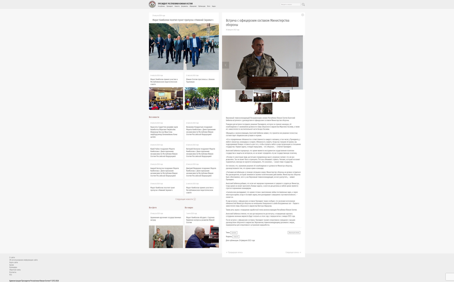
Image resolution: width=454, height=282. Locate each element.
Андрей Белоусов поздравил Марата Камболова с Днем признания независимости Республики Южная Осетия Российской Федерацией (164, 172)
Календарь (13, 267)
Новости (177, 6)
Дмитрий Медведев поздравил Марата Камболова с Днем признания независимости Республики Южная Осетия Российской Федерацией (201, 172)
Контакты (12, 272)
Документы (184, 6)
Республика (161, 6)
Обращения (193, 6)
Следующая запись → (293, 252)
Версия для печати (294, 232)
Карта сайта (13, 262)
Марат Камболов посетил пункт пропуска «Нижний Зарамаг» (183, 20)
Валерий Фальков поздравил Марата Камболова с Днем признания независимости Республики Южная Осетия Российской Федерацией (200, 153)
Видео (214, 6)
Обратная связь (15, 270)
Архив (11, 265)
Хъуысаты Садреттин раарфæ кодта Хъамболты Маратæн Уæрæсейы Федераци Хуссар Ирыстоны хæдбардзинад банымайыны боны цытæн (164, 132)
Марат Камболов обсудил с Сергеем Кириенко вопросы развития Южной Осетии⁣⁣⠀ (200, 220)
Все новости (154, 117)
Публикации (201, 6)
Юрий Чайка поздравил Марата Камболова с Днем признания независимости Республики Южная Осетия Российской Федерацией (163, 153)
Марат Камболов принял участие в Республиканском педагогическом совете (164, 82)
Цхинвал (233, 233)
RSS (10, 275)
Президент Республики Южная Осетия (175, 3)
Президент (170, 6)
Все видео (189, 207)
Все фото (153, 207)
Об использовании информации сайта (23, 260)
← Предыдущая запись (234, 252)
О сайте (12, 257)
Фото (208, 6)
